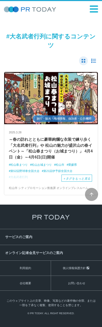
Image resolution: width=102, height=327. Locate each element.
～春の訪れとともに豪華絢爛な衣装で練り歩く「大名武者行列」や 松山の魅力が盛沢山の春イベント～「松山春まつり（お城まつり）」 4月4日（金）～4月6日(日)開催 (51, 148)
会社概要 (25, 283)
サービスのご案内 (18, 237)
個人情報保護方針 (74, 268)
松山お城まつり (42, 164)
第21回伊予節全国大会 (57, 171)
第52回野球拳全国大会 (24, 171)
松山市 (60, 164)
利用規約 (25, 268)
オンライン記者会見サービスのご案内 (34, 253)
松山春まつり (19, 164)
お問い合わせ (76, 283)
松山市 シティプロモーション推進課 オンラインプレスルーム (48, 187)
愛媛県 (72, 164)
